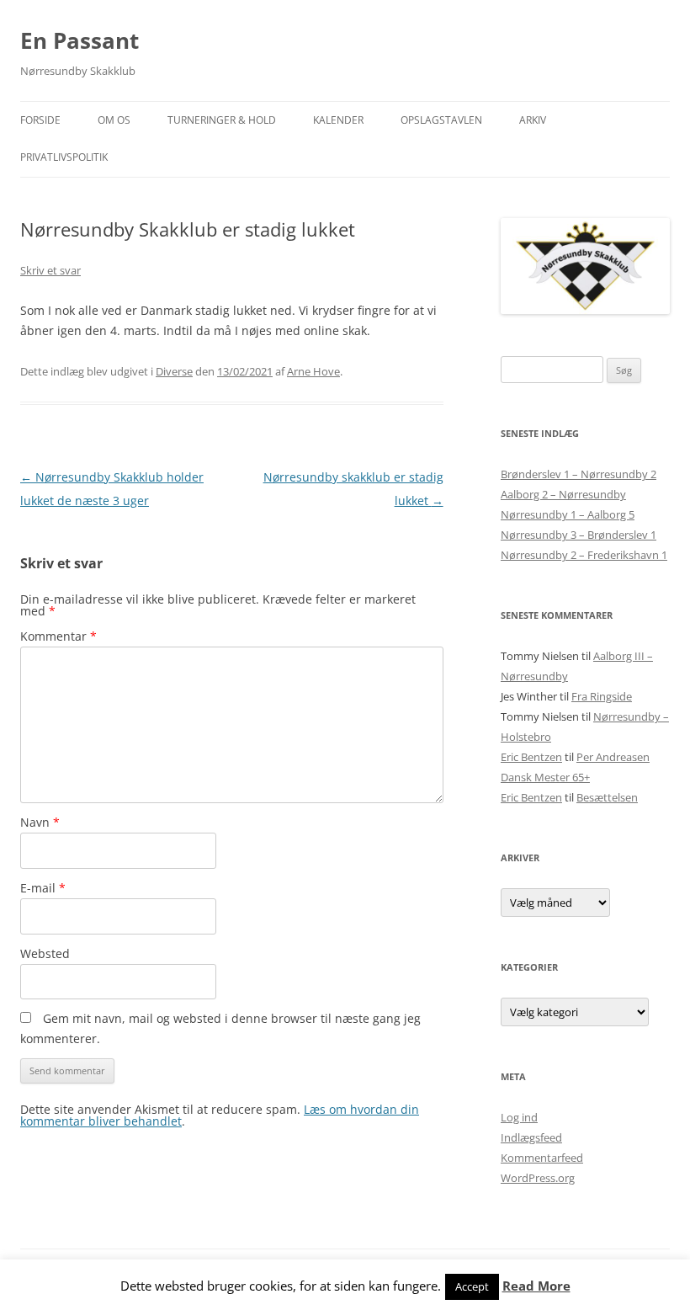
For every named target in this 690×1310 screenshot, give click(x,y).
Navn (40, 822)
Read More (536, 1286)
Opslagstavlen (441, 120)
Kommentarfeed (542, 1157)
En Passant (79, 40)
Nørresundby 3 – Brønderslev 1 (578, 534)
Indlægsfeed (531, 1137)
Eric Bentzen (531, 756)
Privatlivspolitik (64, 157)
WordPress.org (538, 1177)
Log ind (519, 1117)
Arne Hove (313, 371)
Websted (45, 953)
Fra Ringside (601, 696)
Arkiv (532, 120)
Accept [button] (472, 1286)
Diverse (174, 371)
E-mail (43, 888)
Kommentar (58, 636)
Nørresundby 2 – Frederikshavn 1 (584, 554)
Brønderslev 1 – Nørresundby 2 (578, 474)
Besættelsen (607, 797)
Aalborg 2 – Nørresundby (563, 494)
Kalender (338, 120)
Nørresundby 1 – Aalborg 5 (567, 514)
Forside (40, 120)
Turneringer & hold (221, 120)
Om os (114, 120)
